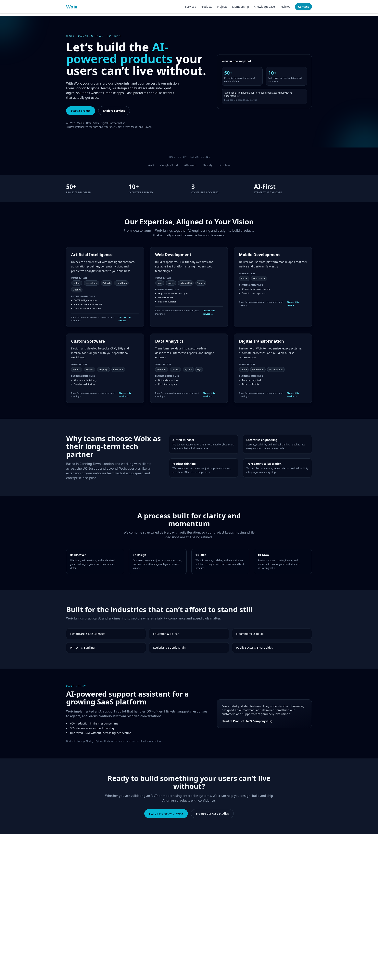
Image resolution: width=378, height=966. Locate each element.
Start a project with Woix (166, 813)
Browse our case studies (212, 813)
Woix (71, 7)
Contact (303, 6)
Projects (222, 6)
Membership (240, 6)
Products (206, 6)
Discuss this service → (125, 319)
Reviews (285, 6)
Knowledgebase (264, 6)
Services (190, 6)
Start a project (80, 110)
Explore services (114, 110)
